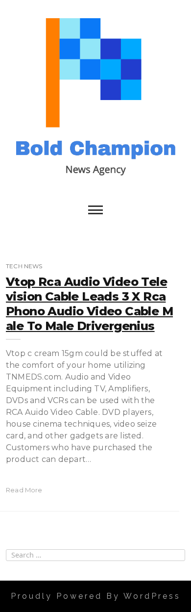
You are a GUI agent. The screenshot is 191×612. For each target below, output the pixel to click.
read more (24, 490)
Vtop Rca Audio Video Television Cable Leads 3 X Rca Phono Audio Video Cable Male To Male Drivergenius (89, 304)
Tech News (24, 266)
